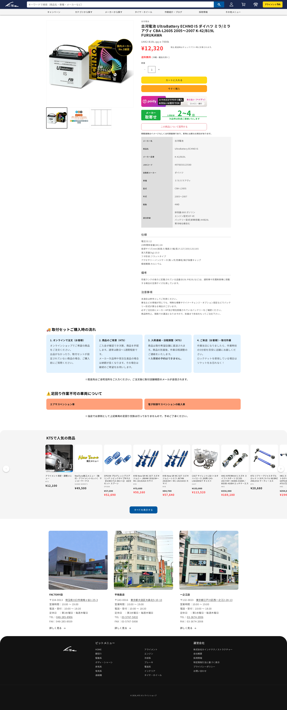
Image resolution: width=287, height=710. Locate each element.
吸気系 (98, 670)
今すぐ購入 (174, 88)
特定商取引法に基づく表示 (206, 662)
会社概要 (197, 653)
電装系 (147, 666)
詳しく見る (55, 628)
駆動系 (98, 658)
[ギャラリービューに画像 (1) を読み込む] (56, 118)
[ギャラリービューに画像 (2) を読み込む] (79, 118)
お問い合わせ (200, 670)
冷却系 (147, 658)
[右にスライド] (281, 469)
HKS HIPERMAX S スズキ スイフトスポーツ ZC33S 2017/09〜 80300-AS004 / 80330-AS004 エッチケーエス (234, 480)
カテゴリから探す (84, 11)
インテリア (149, 670)
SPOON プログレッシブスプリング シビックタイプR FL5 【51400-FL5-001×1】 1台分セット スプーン (117, 480)
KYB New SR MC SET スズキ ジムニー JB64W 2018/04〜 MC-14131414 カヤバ (146, 478)
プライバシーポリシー (204, 666)
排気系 (98, 666)
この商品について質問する (174, 126)
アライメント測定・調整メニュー (58, 477)
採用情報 (203, 11)
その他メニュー (233, 11)
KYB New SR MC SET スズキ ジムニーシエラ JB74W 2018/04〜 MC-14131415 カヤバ (176, 480)
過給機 (98, 675)
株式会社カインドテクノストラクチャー (213, 649)
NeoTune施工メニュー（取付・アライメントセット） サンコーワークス (88, 478)
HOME (98, 649)
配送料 (178, 47)
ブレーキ (148, 662)
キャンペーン (53, 11)
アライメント (151, 649)
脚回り (98, 653)
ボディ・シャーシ (104, 662)
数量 (143, 62)
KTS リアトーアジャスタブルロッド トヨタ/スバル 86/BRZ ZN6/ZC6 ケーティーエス (264, 478)
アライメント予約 (272, 4)
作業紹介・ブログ (173, 11)
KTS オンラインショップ (147, 695)
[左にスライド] (6, 469)
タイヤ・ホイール (143, 11)
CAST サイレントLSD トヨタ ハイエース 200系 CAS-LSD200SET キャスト (205, 478)
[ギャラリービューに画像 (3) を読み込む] (101, 118)
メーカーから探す (113, 11)
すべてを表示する (143, 509)
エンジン (148, 653)
